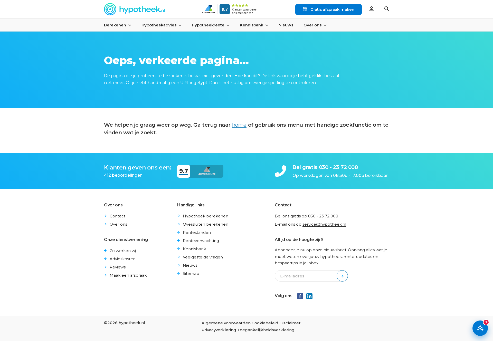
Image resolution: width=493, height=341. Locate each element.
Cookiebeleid (265, 322)
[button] (386, 9)
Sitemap (191, 273)
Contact (117, 216)
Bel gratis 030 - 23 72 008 (325, 167)
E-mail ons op (310, 224)
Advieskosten (123, 258)
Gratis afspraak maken (331, 9)
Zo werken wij (123, 250)
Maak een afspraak (128, 275)
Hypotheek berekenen (205, 216)
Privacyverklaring (219, 329)
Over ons (118, 224)
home (239, 125)
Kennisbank (194, 248)
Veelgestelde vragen (203, 257)
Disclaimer (290, 322)
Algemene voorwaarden (226, 322)
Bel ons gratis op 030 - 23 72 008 (306, 216)
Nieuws (286, 25)
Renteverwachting (201, 240)
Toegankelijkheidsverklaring (266, 329)
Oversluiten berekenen (205, 224)
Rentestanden (197, 232)
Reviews (118, 267)
